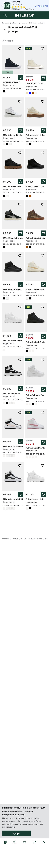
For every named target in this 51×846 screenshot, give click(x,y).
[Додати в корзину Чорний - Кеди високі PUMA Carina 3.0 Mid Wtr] (43, 181)
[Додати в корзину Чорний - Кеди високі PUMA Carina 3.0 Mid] (43, 336)
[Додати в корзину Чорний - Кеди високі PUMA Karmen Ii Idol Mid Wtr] (20, 181)
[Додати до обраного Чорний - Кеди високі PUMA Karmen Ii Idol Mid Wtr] (20, 153)
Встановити (41, 6)
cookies (37, 808)
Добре (16, 833)
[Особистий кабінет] (44, 842)
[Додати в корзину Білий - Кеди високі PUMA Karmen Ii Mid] (20, 335)
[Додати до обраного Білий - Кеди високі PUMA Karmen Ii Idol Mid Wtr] (42, 101)
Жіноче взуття (36, 539)
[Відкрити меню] (15, 842)
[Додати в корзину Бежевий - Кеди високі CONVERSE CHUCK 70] (43, 78)
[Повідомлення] (44, 15)
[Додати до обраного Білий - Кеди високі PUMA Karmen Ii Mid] (20, 307)
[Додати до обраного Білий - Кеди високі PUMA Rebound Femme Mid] (20, 360)
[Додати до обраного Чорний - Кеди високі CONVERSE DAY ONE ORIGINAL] (20, 49)
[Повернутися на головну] (24, 15)
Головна (5, 23)
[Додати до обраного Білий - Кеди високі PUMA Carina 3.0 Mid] (20, 101)
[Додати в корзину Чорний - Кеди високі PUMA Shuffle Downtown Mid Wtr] (20, 233)
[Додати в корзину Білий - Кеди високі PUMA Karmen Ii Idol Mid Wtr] (43, 130)
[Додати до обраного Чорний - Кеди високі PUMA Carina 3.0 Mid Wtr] (42, 153)
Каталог (24, 23)
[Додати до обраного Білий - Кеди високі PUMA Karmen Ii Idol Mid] (42, 465)
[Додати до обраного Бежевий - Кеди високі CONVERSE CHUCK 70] (42, 49)
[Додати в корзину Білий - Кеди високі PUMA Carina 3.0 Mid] (20, 130)
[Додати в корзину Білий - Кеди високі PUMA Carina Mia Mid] (20, 441)
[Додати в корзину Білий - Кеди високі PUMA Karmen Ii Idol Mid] (43, 494)
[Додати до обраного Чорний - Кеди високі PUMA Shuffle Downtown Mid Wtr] (20, 204)
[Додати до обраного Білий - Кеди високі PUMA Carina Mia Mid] (20, 413)
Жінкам (34, 23)
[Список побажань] (34, 842)
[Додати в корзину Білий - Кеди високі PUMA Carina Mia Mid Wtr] (43, 284)
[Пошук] (5, 15)
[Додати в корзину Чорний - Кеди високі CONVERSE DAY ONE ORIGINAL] (20, 77)
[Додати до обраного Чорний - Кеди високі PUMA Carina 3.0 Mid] (42, 307)
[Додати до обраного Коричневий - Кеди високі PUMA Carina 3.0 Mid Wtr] (42, 204)
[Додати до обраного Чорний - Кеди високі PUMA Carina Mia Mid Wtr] (20, 256)
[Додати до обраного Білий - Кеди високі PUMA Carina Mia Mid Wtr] (42, 256)
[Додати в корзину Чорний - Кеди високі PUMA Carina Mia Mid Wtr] (20, 284)
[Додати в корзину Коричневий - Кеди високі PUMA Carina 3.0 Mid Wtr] (43, 233)
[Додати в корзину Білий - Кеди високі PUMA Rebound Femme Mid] (20, 388)
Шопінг (15, 23)
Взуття (42, 23)
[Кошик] (24, 842)
